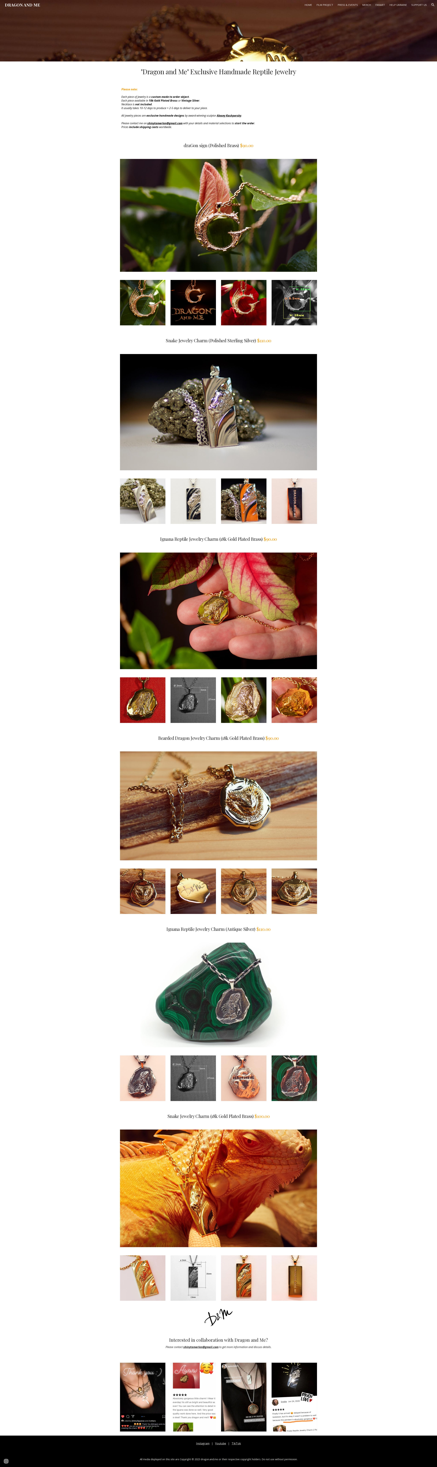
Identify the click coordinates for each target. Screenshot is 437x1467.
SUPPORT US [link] (419, 4)
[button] (433, 5)
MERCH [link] (366, 4)
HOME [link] (308, 4)
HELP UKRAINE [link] (398, 4)
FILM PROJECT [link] (324, 4)
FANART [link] (380, 4)
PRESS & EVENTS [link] (348, 4)
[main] (218, 72)
